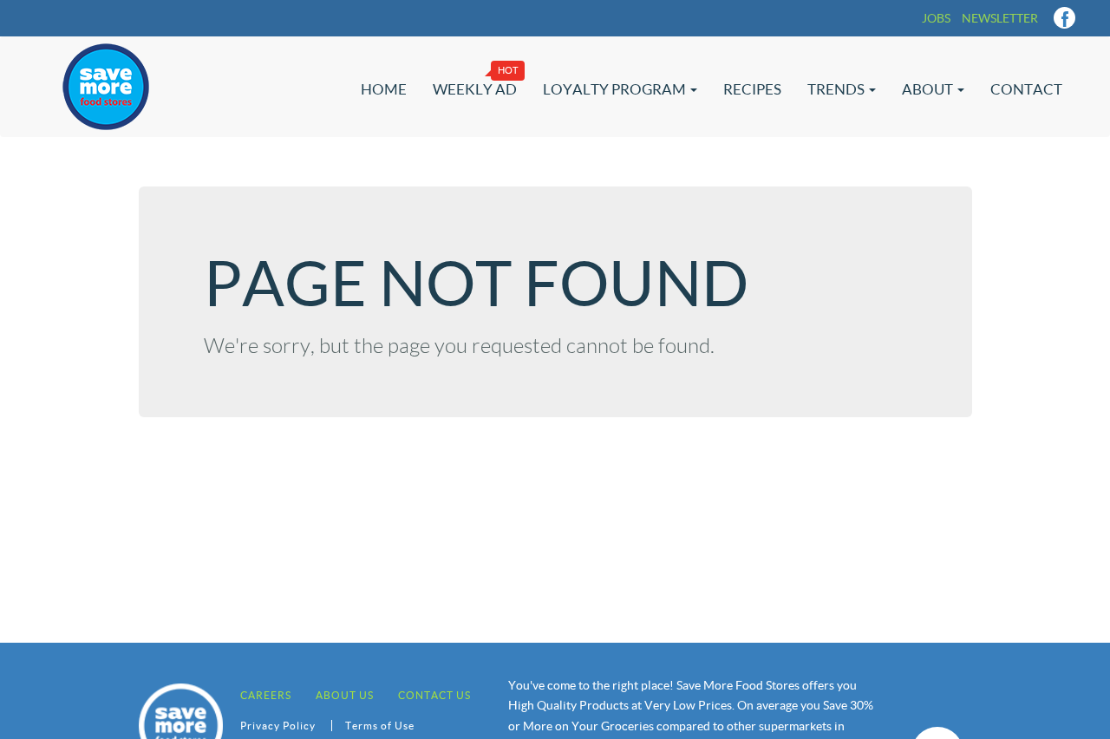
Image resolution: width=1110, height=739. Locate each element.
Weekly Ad (475, 89)
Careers (265, 695)
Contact (1026, 89)
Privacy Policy (278, 725)
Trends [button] (837, 89)
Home (384, 89)
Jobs (936, 18)
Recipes (752, 89)
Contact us (434, 695)
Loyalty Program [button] (616, 89)
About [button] (929, 89)
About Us (345, 695)
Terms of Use (380, 725)
